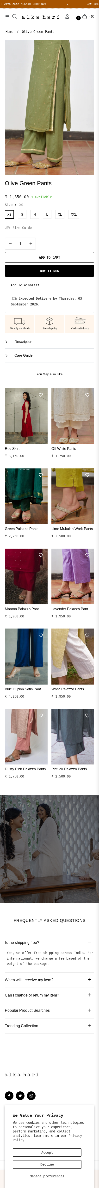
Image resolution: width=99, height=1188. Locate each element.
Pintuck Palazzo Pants (69, 769)
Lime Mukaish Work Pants (72, 529)
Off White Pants (63, 448)
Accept (47, 1152)
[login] (65, 16)
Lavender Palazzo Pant (69, 609)
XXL (74, 214)
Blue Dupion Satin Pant (23, 689)
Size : (14, 205)
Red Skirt (12, 448)
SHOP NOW (13, 4)
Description (22, 341)
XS (9, 214)
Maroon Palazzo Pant (22, 609)
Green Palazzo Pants (21, 529)
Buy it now (49, 271)
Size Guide (22, 228)
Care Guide (22, 355)
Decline (47, 1164)
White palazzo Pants (67, 689)
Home (9, 32)
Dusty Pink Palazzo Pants (25, 769)
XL (60, 214)
